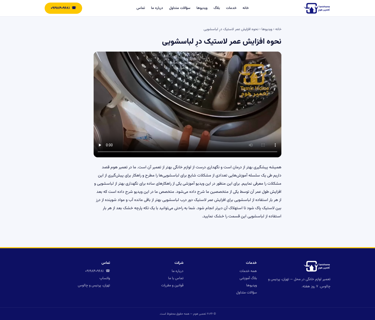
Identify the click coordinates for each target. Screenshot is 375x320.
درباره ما (157, 8)
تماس (140, 8)
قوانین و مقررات (172, 285)
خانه (246, 8)
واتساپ (104, 278)
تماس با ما (175, 278)
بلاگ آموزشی (248, 278)
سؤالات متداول (179, 8)
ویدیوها (201, 8)
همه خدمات (248, 271)
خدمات (231, 8)
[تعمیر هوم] (316, 8)
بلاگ (217, 8)
